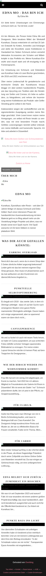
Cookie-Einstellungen (35, 572)
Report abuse (28, 569)
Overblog (29, 562)
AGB (36, 569)
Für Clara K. (23, 405)
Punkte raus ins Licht (23, 520)
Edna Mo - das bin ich (23, 12)
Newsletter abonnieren (11, 170)
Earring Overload (23, 252)
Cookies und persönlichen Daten (14, 572)
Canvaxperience (23, 329)
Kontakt (17, 569)
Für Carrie (23, 441)
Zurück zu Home (23, 163)
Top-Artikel (9, 569)
